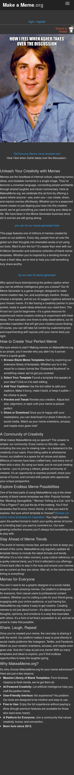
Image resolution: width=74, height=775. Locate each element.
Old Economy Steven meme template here (37, 153)
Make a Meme (23, 4)
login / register (37, 21)
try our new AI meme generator (37, 275)
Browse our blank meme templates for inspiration (34, 515)
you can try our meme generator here (37, 225)
